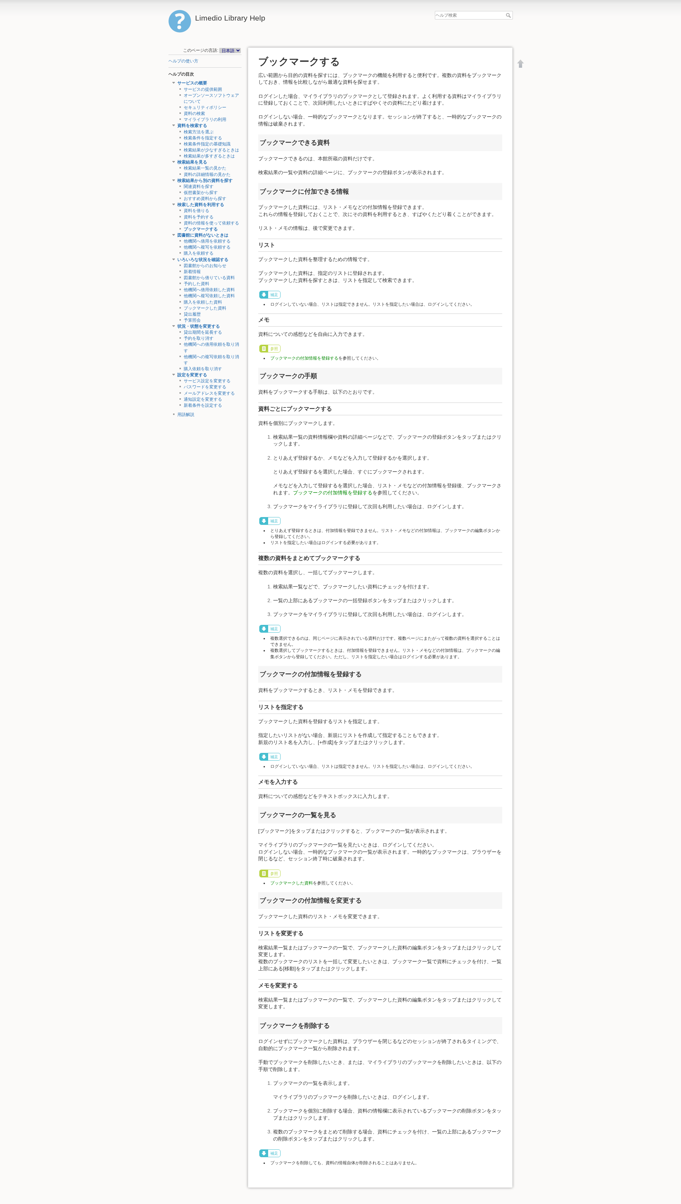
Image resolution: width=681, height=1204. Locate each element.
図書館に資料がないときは (202, 235)
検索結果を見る (192, 162)
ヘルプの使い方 (183, 61)
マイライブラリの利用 (205, 119)
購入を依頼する (199, 253)
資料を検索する (192, 125)
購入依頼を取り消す (203, 368)
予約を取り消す (199, 338)
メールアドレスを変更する (209, 393)
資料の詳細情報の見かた (207, 174)
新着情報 (192, 271)
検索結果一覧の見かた (205, 168)
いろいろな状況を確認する (202, 259)
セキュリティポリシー (205, 107)
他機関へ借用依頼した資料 (209, 289)
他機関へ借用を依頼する (207, 241)
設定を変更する (192, 374)
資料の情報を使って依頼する (211, 223)
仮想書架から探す (201, 192)
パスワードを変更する (205, 386)
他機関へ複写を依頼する (207, 247)
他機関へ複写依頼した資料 (209, 295)
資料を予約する (199, 217)
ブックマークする (201, 229)
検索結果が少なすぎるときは (211, 150)
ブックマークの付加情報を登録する (304, 358)
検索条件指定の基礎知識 (207, 144)
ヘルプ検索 (509, 15)
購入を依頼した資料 (203, 302)
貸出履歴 (192, 314)
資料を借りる (196, 210)
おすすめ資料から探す (205, 198)
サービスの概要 (192, 83)
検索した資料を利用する (200, 204)
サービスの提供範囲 (203, 89)
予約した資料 (196, 283)
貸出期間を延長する (203, 332)
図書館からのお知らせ (205, 265)
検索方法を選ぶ (199, 131)
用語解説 (185, 414)
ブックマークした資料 (205, 308)
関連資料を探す (199, 186)
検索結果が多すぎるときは (209, 156)
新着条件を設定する (203, 405)
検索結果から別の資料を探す (205, 180)
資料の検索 (194, 113)
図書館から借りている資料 (209, 277)
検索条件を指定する (203, 137)
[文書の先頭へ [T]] (520, 63)
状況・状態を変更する (198, 326)
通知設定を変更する (203, 399)
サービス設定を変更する (207, 380)
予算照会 (192, 320)
